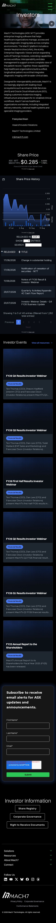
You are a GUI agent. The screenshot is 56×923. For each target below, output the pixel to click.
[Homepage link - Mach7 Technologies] (15, 897)
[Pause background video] (52, 24)
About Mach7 (11, 860)
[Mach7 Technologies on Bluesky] (21, 879)
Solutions (9, 851)
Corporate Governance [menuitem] (34, 901)
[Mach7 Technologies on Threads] (38, 879)
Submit (28, 774)
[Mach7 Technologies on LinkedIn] (5, 879)
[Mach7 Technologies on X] (16, 879)
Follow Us (9, 874)
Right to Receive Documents (27, 824)
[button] (51, 6)
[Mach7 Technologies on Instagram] (32, 879)
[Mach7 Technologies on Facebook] (27, 879)
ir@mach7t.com (20, 137)
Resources (10, 855)
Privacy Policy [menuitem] (16, 901)
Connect (8, 864)
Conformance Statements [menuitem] (27, 906)
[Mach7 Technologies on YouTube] (11, 879)
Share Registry (27, 808)
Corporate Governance (27, 816)
